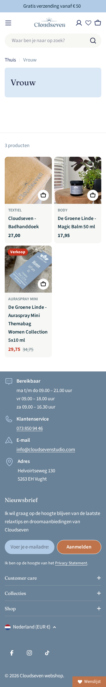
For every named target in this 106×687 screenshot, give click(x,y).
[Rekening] (78, 22)
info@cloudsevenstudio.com (45, 449)
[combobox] (53, 41)
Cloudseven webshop (41, 675)
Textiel (15, 210)
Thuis (10, 60)
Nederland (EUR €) (31, 627)
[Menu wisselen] (8, 22)
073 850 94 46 (29, 428)
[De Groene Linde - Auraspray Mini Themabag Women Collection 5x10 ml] (28, 269)
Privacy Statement (71, 563)
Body (62, 210)
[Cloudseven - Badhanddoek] (28, 180)
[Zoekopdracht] (93, 40)
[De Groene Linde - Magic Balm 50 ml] (77, 180)
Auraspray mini (23, 299)
